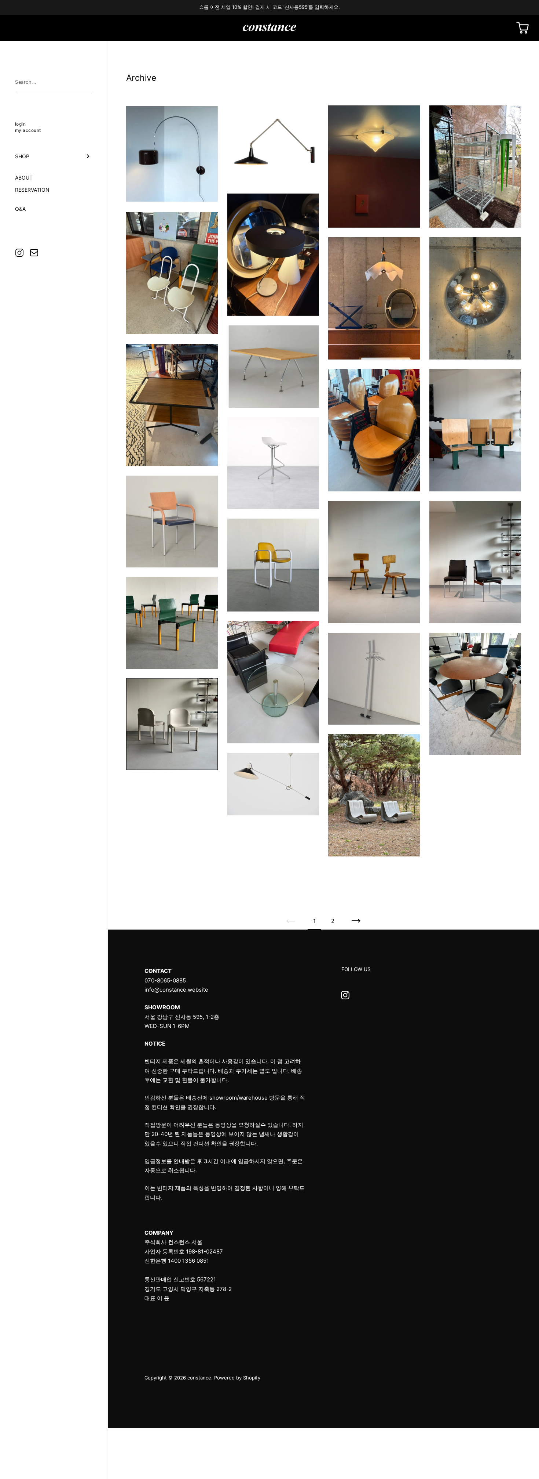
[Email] (34, 252)
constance (199, 1378)
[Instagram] (19, 252)
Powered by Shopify (237, 1378)
